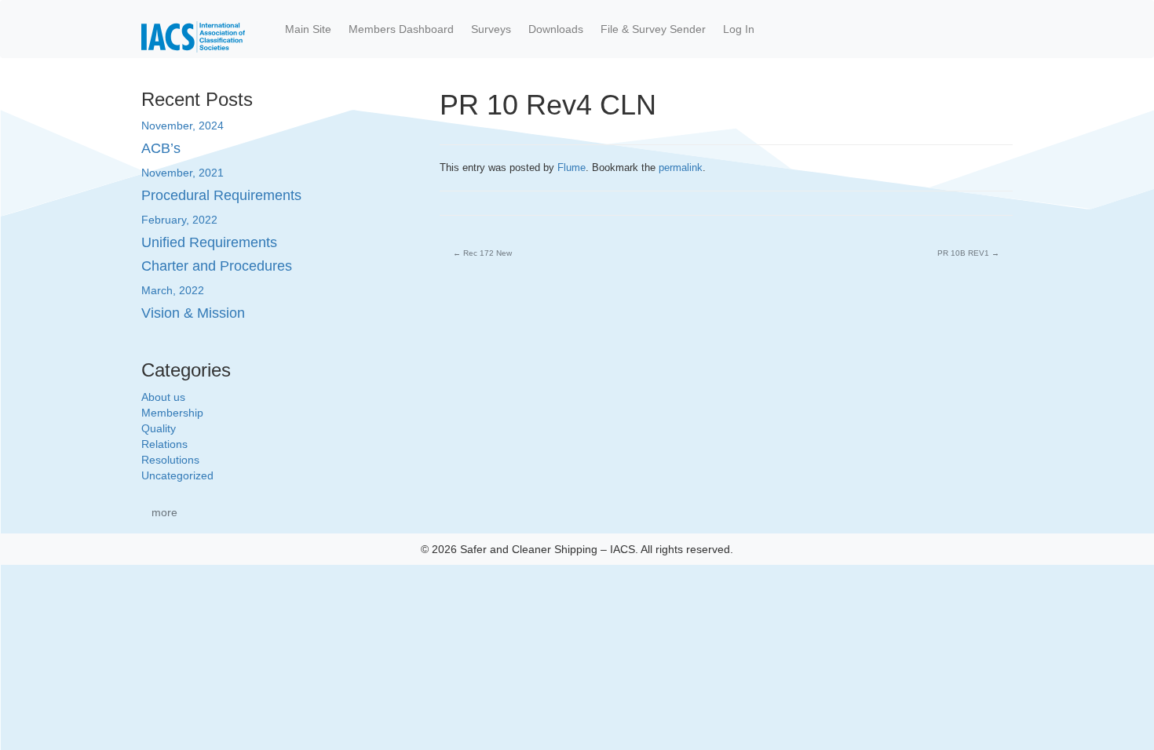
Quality (158, 428)
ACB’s (161, 148)
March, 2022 (172, 290)
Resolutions (170, 459)
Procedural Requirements (221, 195)
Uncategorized (177, 475)
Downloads (555, 29)
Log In (738, 29)
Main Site (308, 29)
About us (163, 397)
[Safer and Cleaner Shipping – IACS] (193, 29)
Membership (172, 412)
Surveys (491, 29)
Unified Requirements (209, 242)
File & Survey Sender (653, 29)
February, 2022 (179, 219)
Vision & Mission (193, 313)
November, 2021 (182, 172)
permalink (681, 167)
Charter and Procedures (216, 266)
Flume (571, 167)
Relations (164, 444)
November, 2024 (182, 125)
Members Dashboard (401, 29)
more (164, 512)
